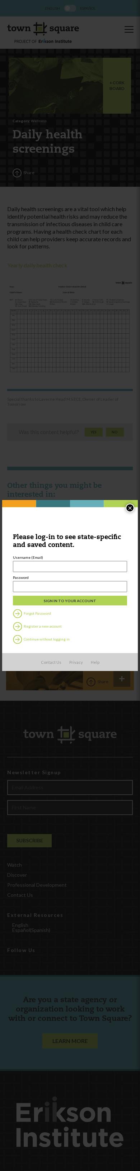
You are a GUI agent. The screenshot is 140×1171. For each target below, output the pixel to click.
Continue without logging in (46, 639)
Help (95, 662)
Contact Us (51, 662)
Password (21, 577)
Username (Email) (28, 557)
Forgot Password (37, 613)
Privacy (76, 662)
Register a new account (42, 626)
